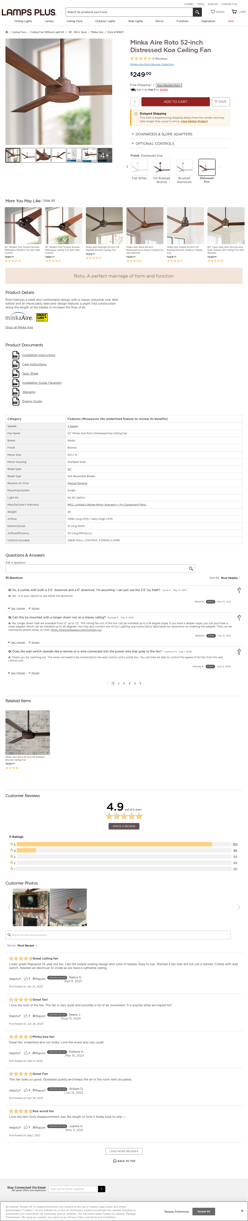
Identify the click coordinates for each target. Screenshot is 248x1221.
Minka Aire (97, 32)
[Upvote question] (239, 589)
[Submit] (101, 1189)
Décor (160, 21)
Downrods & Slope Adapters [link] (164, 134)
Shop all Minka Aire (19, 327)
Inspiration (208, 21)
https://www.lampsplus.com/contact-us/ (76, 630)
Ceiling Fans (74, 21)
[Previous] (127, 166)
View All (49, 200)
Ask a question (15, 562)
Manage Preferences (176, 1211)
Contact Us (229, 4)
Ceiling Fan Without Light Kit (47, 32)
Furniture (182, 21)
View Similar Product (194, 121)
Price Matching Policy (168, 85)
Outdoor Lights (105, 21)
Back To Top (126, 1161)
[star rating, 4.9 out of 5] (140, 58)
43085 (164, 89)
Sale (231, 21)
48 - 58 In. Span (77, 32)
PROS (201, 4)
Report (40, 979)
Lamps (49, 21)
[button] (12, 155)
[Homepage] (6, 32)
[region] (124, 1211)
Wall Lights (135, 21)
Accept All (204, 1211)
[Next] (219, 166)
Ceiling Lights (23, 21)
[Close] (242, 1211)
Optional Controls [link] (155, 143)
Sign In (213, 4)
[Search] (197, 12)
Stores (189, 4)
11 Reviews (159, 59)
